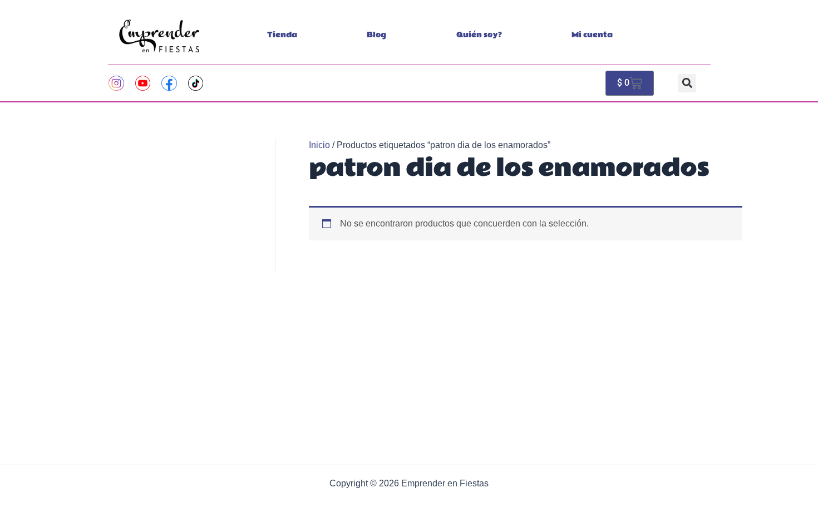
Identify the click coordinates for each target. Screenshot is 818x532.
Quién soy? (479, 35)
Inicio (319, 145)
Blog (376, 35)
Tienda (282, 35)
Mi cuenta (592, 35)
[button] (687, 83)
